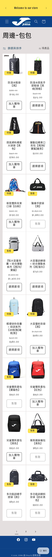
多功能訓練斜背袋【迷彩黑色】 (37, 497)
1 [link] (16, 531)
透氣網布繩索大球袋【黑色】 (14, 145)
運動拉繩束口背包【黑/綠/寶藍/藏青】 (37, 145)
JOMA (20, 555)
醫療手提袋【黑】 (37, 205)
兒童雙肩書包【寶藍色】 (14, 388)
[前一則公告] (6, 8)
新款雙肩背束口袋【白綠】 (14, 205)
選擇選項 (37, 105)
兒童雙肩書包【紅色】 (37, 388)
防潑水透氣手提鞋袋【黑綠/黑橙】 (37, 85)
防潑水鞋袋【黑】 (14, 84)
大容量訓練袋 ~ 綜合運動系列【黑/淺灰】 (38, 263)
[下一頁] (35, 531)
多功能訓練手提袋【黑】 (14, 495)
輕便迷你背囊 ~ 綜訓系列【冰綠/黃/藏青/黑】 (14, 328)
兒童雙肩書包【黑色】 (14, 442)
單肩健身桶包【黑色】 (37, 442)
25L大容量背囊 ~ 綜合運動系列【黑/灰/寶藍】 (14, 265)
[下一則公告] (46, 8)
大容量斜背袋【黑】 (37, 325)
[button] (7, 21)
